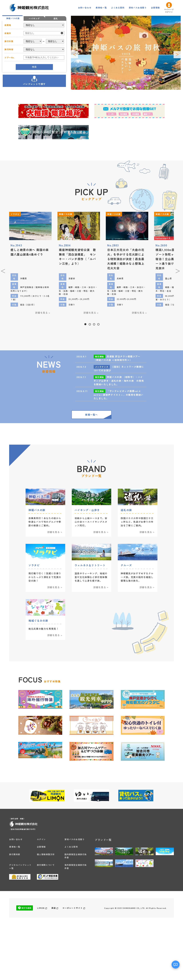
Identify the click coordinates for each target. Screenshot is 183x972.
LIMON (41, 908)
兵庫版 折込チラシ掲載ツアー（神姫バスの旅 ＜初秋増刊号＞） (117, 358)
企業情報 (155, 7)
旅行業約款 (14, 854)
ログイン (41, 839)
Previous (74, 54)
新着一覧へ (91, 414)
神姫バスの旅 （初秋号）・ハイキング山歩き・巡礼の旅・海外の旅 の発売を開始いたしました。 (119, 380)
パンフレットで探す (34, 84)
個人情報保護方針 (46, 854)
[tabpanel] (78, 264)
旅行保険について (46, 864)
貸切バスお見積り (138, 7)
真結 (53, 908)
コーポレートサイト (72, 908)
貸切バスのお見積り (74, 839)
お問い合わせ (85, 7)
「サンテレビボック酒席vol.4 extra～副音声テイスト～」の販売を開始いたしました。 (118, 394)
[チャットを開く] (176, 965)
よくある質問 (118, 7)
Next (177, 54)
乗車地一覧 (101, 7)
